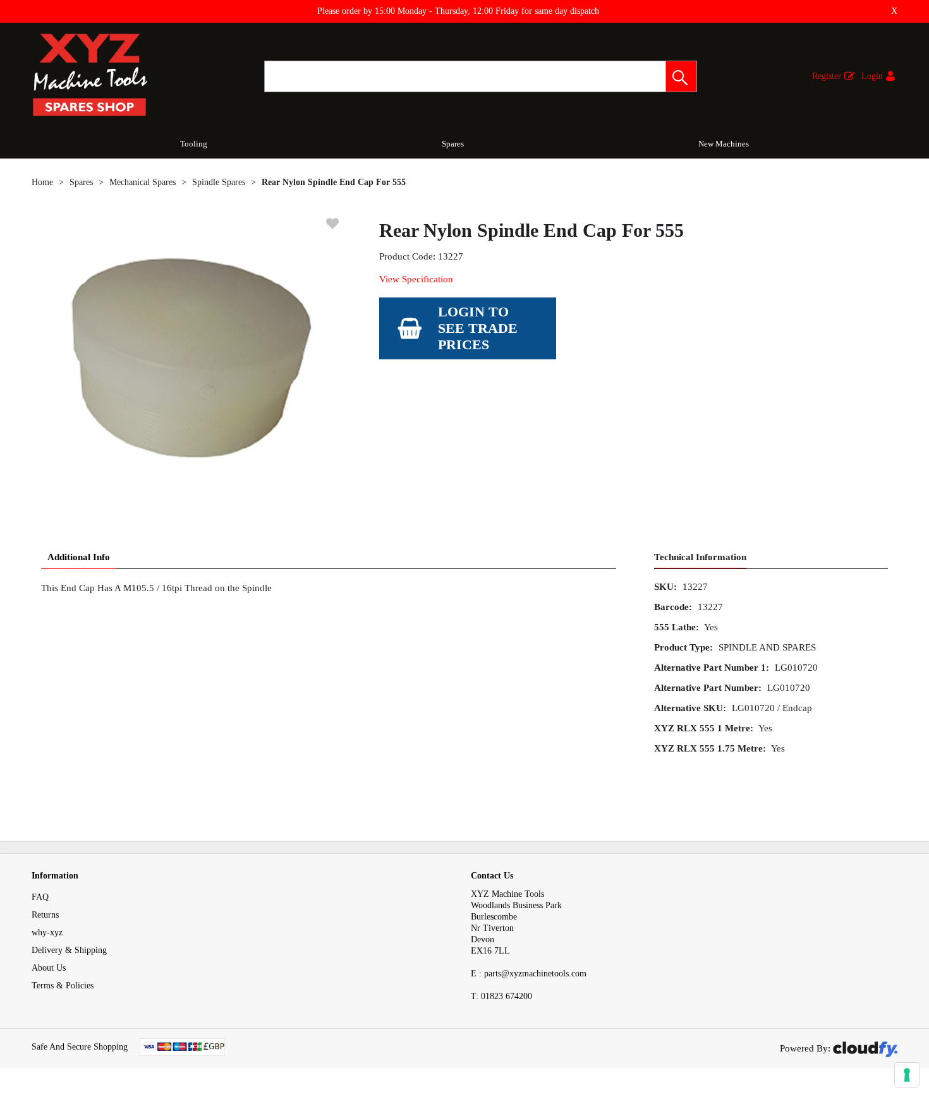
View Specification (416, 279)
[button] (681, 76)
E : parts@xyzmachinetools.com (528, 973)
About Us (49, 968)
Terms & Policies (63, 985)
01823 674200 (501, 996)
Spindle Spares (218, 182)
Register (826, 76)
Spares (453, 143)
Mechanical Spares (142, 182)
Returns (45, 915)
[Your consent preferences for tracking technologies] (907, 1075)
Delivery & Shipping (69, 950)
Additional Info (78, 557)
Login (872, 76)
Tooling (193, 143)
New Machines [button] (723, 143)
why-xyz (47, 932)
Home (42, 182)
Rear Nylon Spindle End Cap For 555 (334, 182)
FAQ (40, 897)
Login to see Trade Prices (478, 328)
